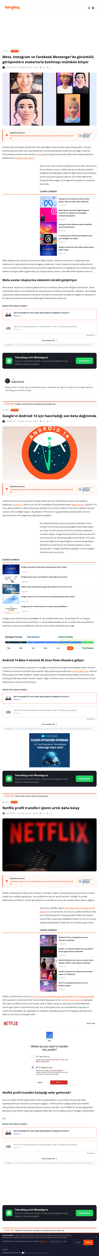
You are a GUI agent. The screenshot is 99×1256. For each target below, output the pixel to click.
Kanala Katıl (84, 360)
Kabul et (88, 1242)
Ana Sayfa (5, 51)
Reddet (78, 1242)
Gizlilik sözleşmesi (56, 1241)
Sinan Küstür (10, 67)
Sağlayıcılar (44, 1241)
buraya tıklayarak (80, 671)
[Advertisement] (49, 1185)
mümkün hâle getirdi (24, 158)
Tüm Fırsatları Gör (48, 340)
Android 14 (18, 504)
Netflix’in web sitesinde (72, 999)
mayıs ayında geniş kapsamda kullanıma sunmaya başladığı (66, 996)
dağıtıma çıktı (77, 504)
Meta (39, 154)
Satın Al (17, 316)
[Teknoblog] (12, 7)
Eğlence (14, 802)
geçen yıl (34, 996)
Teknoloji (14, 51)
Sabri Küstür (10, 813)
